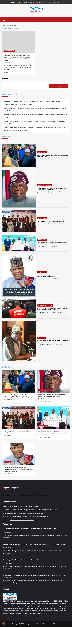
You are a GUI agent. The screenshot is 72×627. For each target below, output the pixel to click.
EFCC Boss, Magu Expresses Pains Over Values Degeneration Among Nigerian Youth (17, 57)
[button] (4, 19)
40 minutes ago (8, 435)
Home (3, 25)
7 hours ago (8, 473)
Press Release (41, 337)
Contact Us (56, 2)
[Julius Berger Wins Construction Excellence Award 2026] (18, 417)
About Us (39, 2)
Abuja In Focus (42, 272)
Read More (6, 72)
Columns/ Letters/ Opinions (45, 305)
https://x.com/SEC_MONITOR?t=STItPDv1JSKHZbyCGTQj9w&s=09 (27, 516)
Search (5, 78)
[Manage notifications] (3, 623)
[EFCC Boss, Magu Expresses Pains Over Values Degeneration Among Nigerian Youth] (18, 42)
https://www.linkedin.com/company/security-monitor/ (26, 513)
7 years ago (7, 62)
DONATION (47, 2)
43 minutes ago (43, 437)
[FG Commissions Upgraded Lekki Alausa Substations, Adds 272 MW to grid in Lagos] (18, 381)
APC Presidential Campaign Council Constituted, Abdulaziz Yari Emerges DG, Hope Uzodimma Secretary (18, 469)
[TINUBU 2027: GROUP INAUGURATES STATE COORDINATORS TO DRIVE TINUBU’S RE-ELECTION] (53, 381)
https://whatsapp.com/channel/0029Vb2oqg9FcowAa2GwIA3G (37, 510)
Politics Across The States (44, 185)
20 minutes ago (8, 399)
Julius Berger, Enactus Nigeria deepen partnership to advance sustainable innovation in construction (53, 433)
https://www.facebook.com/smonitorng (22, 520)
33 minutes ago (43, 401)
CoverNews (47, 624)
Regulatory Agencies (9, 50)
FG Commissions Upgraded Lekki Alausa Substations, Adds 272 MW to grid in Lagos (17, 396)
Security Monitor (29, 2)
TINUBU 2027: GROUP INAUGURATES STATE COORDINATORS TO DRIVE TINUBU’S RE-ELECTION (51, 397)
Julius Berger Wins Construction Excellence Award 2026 (21, 560)
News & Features (42, 152)
